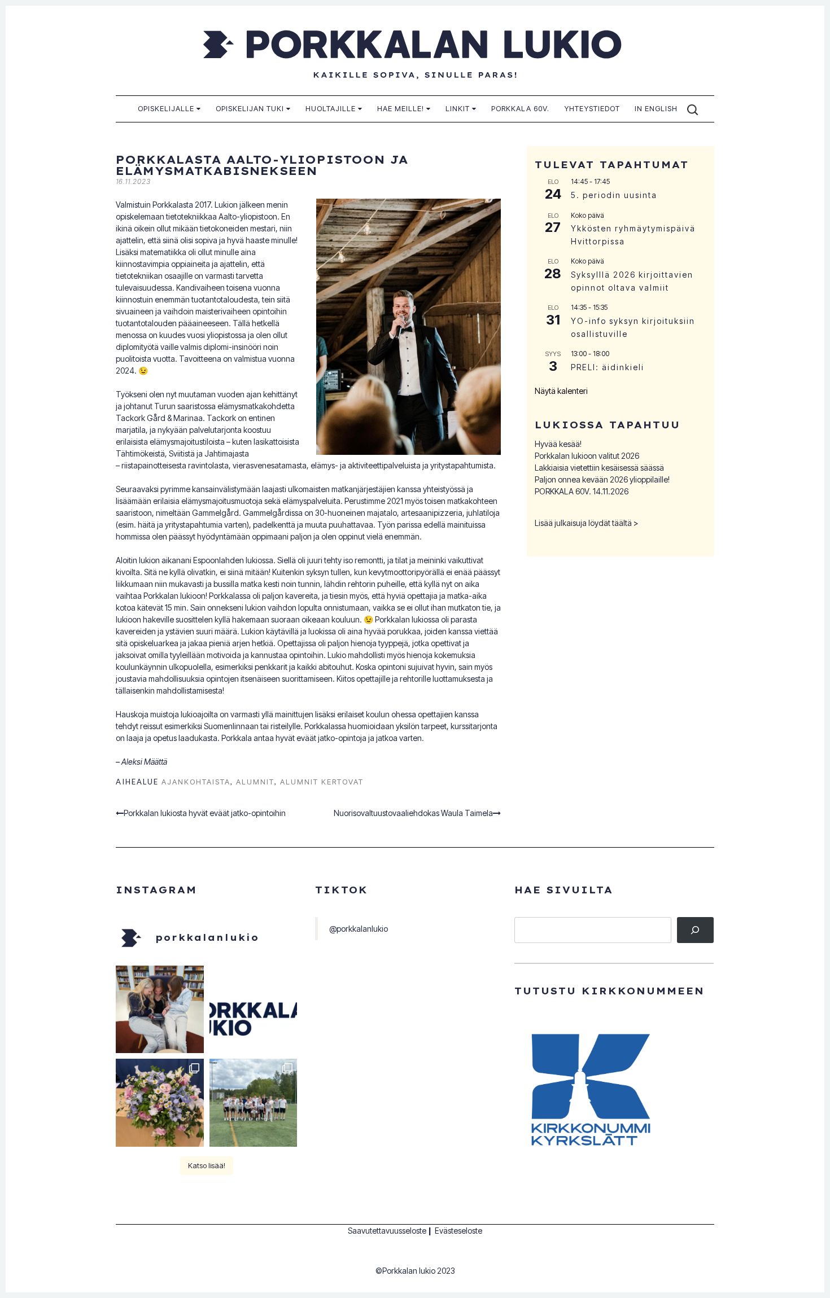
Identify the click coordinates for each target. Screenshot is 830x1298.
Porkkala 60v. (520, 108)
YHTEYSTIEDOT (592, 108)
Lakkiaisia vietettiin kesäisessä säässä (599, 467)
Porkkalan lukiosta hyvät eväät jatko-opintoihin (205, 813)
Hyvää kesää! (558, 444)
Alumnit (255, 781)
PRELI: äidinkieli (607, 367)
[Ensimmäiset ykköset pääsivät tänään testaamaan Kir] (160, 1010)
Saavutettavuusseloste (387, 1230)
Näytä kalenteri (561, 391)
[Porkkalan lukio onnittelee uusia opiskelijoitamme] (253, 1010)
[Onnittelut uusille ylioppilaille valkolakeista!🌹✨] (160, 1103)
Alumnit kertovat (322, 781)
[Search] (695, 930)
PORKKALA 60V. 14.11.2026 (581, 491)
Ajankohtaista (195, 781)
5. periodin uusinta (614, 195)
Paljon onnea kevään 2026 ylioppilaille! (602, 479)
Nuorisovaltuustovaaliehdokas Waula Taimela (413, 813)
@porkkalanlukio (358, 928)
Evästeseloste (458, 1230)
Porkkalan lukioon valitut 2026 (587, 456)
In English (656, 108)
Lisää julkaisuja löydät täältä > (587, 523)
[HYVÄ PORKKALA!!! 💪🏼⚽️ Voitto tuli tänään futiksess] (253, 1103)
